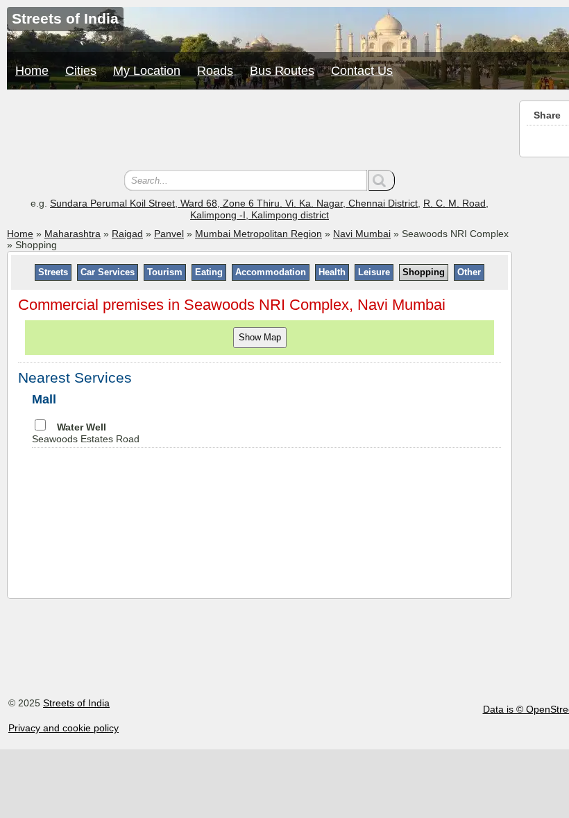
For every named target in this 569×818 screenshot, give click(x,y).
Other (469, 272)
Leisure (374, 272)
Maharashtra (72, 233)
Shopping (423, 272)
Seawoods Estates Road (85, 432)
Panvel (169, 233)
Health (332, 272)
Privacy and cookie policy (63, 727)
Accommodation (270, 272)
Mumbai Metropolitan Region (258, 233)
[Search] (381, 180)
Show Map (260, 337)
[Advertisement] (259, 132)
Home (32, 71)
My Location (146, 71)
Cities (80, 71)
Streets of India (76, 702)
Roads (215, 71)
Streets (53, 272)
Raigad (127, 233)
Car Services (107, 272)
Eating (209, 272)
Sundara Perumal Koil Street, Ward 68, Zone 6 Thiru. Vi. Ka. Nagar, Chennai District (234, 203)
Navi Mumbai (362, 233)
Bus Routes (282, 71)
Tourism (164, 272)
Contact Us (362, 71)
